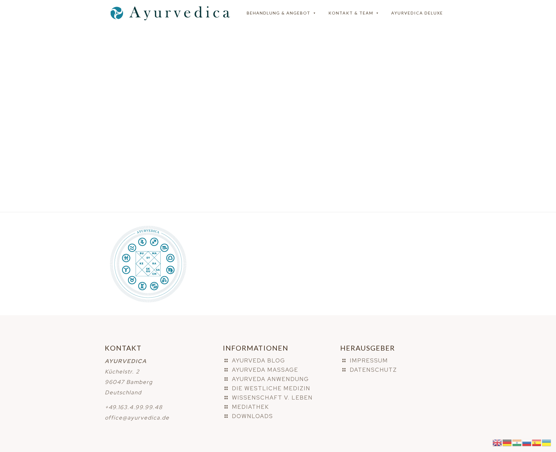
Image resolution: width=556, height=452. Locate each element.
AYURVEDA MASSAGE (265, 369)
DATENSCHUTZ (373, 369)
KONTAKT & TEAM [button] (350, 12)
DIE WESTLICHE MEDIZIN (271, 388)
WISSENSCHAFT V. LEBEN (272, 397)
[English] (497, 442)
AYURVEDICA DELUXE (417, 12)
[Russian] (527, 442)
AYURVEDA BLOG (258, 360)
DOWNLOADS (252, 416)
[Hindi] (517, 442)
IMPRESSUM (369, 360)
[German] (507, 442)
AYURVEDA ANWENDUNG (270, 379)
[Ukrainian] (547, 442)
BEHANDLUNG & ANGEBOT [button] (278, 12)
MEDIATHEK (250, 407)
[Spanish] (537, 442)
